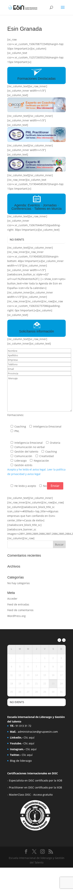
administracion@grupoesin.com (38, 731)
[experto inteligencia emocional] (36, 170)
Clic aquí (29, 737)
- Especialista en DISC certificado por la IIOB (34, 780)
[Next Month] (64, 640)
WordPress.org (16, 616)
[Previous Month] (59, 640)
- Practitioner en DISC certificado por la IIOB (34, 787)
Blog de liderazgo (21, 760)
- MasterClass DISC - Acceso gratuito (30, 794)
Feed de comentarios (20, 610)
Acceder (12, 598)
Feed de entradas (18, 604)
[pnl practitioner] (36, 141)
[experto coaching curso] (36, 111)
